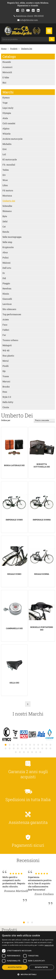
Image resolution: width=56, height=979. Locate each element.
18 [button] (26, 748)
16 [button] (17, 748)
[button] (28, 974)
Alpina (5, 128)
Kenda (5, 231)
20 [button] (34, 748)
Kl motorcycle (9, 159)
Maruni (6, 381)
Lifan (5, 185)
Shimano (7, 211)
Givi (4, 149)
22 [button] (42, 748)
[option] (6, 735)
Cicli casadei (8, 123)
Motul (5, 360)
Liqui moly (7, 107)
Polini (5, 257)
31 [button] (40, 752)
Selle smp (7, 242)
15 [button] (13, 748)
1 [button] (24, 922)
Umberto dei (8, 200)
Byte (4, 216)
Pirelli (5, 365)
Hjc (4, 371)
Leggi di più (49, 945)
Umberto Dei (26, 48)
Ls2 (4, 154)
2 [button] (28, 922)
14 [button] (9, 748)
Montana (7, 195)
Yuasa (5, 376)
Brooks (6, 386)
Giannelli (7, 298)
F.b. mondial (8, 164)
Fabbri (5, 329)
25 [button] (15, 752)
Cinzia (5, 407)
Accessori (7, 67)
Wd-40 (5, 350)
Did (4, 278)
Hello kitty (7, 402)
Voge (4, 102)
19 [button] (30, 748)
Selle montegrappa (11, 236)
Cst (4, 226)
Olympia (6, 113)
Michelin (7, 143)
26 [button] (19, 752)
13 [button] (5, 748)
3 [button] (32, 922)
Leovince (7, 304)
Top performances (11, 314)
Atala (5, 118)
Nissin (5, 293)
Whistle (6, 133)
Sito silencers (9, 309)
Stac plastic (8, 355)
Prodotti (13, 48)
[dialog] (28, 955)
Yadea (5, 169)
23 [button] (46, 748)
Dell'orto (6, 267)
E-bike (5, 77)
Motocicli (7, 72)
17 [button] (22, 748)
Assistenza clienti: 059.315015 (29, 16)
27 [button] (24, 752)
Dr (3, 273)
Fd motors (7, 190)
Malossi (6, 262)
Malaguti (7, 345)
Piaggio (6, 283)
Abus (5, 252)
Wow (5, 180)
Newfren (6, 288)
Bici (4, 82)
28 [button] (28, 752)
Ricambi (6, 61)
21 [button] (38, 748)
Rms (4, 391)
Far (4, 334)
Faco (4, 324)
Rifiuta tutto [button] (41, 967)
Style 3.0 (6, 396)
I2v (4, 174)
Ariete (5, 319)
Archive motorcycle (12, 138)
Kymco (6, 97)
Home (4, 48)
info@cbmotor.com (28, 20)
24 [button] (50, 748)
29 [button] (32, 752)
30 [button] (36, 752)
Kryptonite (8, 247)
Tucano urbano (10, 340)
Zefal (4, 221)
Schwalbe (7, 205)
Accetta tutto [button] (15, 967)
